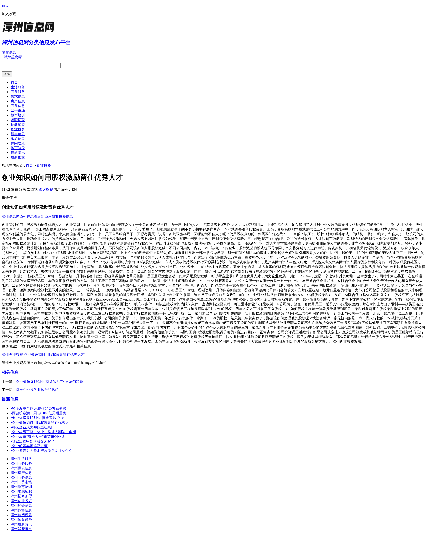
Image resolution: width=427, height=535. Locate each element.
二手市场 (18, 110)
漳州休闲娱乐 (21, 515)
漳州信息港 (28, 216)
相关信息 (10, 372)
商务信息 (18, 106)
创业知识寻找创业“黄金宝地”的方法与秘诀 (49, 381)
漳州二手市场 (21, 482)
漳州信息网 (11, 216)
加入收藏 (9, 14)
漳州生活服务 (21, 459)
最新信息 (10, 399)
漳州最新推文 (21, 529)
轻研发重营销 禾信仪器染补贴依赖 (38, 408)
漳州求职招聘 (21, 491)
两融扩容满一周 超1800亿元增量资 (38, 413)
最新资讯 (18, 152)
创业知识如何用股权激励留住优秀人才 (54, 354)
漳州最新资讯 (21, 524)
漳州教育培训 (21, 487)
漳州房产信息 (21, 473)
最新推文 (18, 157)
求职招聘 (18, 120)
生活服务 (18, 87)
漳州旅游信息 (21, 510)
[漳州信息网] (29, 32)
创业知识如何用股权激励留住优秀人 (40, 422)
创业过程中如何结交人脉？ (33, 441)
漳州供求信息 (21, 468)
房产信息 (18, 101)
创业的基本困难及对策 (29, 446)
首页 (5, 6)
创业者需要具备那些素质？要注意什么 (42, 450)
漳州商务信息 (21, 477)
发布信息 (9, 52)
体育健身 (18, 148)
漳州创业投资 (12, 354)
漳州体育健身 (21, 519)
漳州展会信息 (21, 505)
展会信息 (18, 134)
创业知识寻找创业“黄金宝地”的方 (38, 418)
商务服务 (18, 92)
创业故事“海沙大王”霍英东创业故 (38, 436)
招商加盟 (18, 124)
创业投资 (18, 129)
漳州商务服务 (21, 463)
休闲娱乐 (18, 143)
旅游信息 (18, 138)
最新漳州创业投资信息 (55, 216)
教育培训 (18, 115)
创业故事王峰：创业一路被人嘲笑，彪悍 (43, 432)
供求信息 (18, 96)
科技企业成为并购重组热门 (37, 390)
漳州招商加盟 (21, 496)
